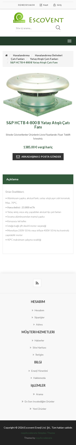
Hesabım (39, 310)
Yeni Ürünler (39, 408)
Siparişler (39, 317)
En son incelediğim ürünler (39, 401)
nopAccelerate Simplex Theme (38, 432)
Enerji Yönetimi (39, 370)
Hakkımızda (39, 377)
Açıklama (12, 179)
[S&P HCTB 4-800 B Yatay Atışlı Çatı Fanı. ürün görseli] (38, 94)
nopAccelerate (44, 437)
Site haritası (39, 347)
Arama (39, 394)
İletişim (39, 354)
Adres (39, 324)
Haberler (39, 340)
